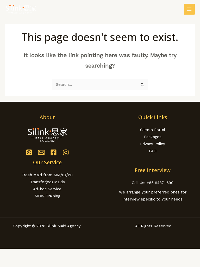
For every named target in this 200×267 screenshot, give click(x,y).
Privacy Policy (152, 144)
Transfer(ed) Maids (47, 182)
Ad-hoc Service (47, 189)
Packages (152, 137)
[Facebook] (53, 152)
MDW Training (47, 196)
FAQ (153, 151)
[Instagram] (66, 152)
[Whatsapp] (29, 152)
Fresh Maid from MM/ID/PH (47, 175)
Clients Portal (152, 130)
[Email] (41, 152)
